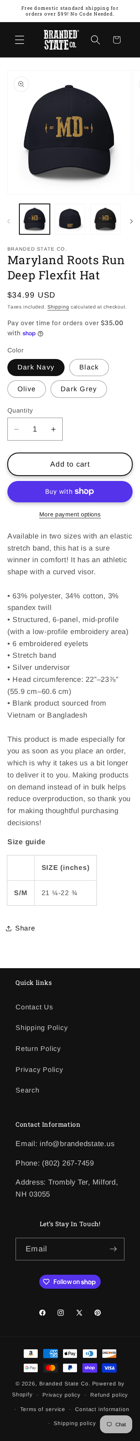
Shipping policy (75, 1423)
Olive (27, 389)
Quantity (20, 410)
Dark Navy (36, 367)
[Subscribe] (113, 1249)
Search (28, 1090)
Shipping (58, 307)
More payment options (70, 514)
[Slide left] (8, 221)
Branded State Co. (65, 1384)
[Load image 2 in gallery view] (70, 219)
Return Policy (38, 1048)
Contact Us (34, 1007)
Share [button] (25, 928)
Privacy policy (61, 1395)
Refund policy (109, 1395)
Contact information (102, 1409)
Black (89, 367)
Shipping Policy (42, 1028)
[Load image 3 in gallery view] (105, 219)
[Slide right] (131, 221)
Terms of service (42, 1409)
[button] (19, 40)
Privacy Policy (39, 1069)
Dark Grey (79, 389)
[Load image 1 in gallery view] (34, 219)
